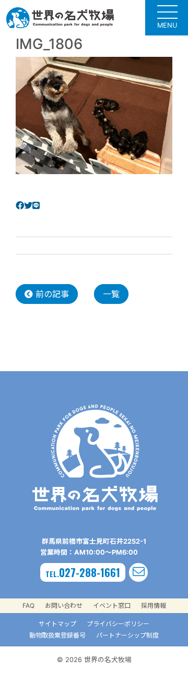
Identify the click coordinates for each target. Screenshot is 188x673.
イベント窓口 (112, 605)
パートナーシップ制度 (127, 635)
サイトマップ (57, 624)
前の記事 (51, 294)
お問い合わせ (64, 605)
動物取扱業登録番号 (57, 635)
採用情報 (153, 605)
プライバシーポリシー (118, 624)
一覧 (111, 294)
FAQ (28, 605)
